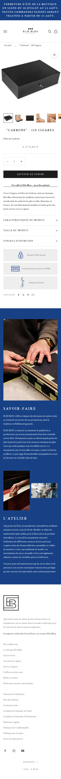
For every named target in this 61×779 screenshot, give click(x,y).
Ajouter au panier (30, 174)
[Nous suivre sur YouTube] (22, 750)
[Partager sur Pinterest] (28, 295)
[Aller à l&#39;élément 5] (51, 118)
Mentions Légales (11, 722)
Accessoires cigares (12, 661)
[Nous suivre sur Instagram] (14, 750)
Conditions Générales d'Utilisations (19, 716)
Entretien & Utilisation (13, 694)
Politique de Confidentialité (16, 727)
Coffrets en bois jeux (13, 672)
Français (29, 762)
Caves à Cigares (10, 666)
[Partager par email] (33, 295)
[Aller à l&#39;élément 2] (19, 118)
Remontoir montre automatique (18, 683)
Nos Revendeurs (11, 699)
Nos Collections (10, 644)
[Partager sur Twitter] (23, 295)
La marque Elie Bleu (12, 649)
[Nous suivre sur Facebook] (5, 750)
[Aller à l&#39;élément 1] (8, 118)
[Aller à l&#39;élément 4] (40, 118)
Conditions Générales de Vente (17, 711)
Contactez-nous (10, 705)
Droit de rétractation (13, 738)
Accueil (7, 45)
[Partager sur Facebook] (18, 295)
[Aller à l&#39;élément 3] (30, 118)
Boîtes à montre (10, 677)
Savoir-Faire (9, 655)
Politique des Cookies (13, 733)
